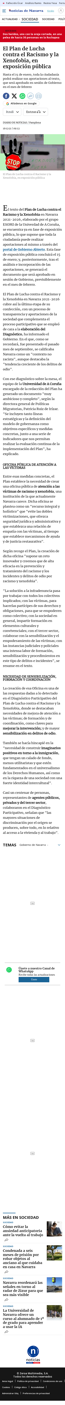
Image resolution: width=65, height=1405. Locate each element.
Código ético (20, 1387)
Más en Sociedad (21, 1217)
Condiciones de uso (52, 1381)
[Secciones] (4, 10)
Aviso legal (7, 1381)
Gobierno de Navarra (33, 844)
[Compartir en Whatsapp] (22, 97)
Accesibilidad (37, 1387)
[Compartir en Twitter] (14, 97)
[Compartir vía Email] (38, 97)
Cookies (6, 1387)
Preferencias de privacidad (36, 1393)
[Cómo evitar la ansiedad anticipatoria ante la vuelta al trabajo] (54, 1229)
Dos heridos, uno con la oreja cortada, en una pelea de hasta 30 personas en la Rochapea (32, 35)
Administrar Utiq (10, 1393)
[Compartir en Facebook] (6, 97)
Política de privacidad (28, 1381)
